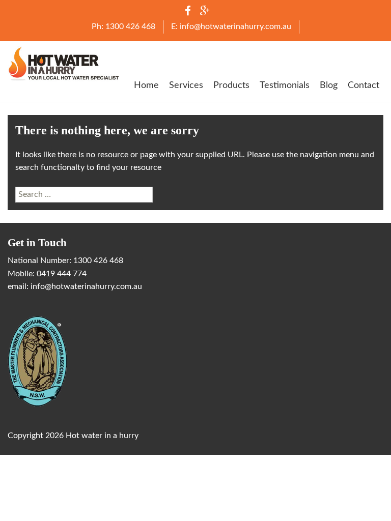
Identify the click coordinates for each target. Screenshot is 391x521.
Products (231, 85)
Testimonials (285, 85)
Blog (329, 85)
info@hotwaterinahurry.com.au (86, 286)
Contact (363, 85)
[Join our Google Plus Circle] (204, 12)
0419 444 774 (62, 274)
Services (186, 85)
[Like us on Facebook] (188, 12)
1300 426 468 (98, 260)
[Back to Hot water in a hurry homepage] (64, 64)
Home (146, 85)
